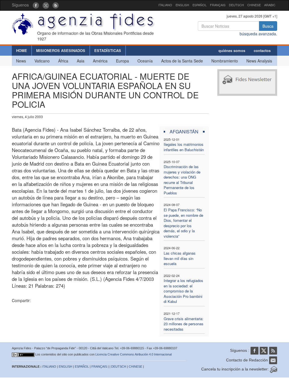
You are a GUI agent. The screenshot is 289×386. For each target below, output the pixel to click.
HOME (21, 50)
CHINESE (254, 5)
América (100, 61)
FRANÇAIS (217, 5)
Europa (122, 61)
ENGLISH (182, 5)
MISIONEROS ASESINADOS (60, 50)
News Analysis (259, 61)
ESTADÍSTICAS (107, 50)
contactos (262, 50)
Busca (267, 26)
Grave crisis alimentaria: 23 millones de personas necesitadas (183, 324)
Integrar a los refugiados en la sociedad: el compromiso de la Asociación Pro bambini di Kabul (183, 291)
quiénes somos (231, 50)
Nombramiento (224, 61)
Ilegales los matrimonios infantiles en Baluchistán (184, 147)
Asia (80, 61)
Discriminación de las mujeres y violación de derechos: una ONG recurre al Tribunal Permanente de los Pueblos (182, 180)
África (63, 61)
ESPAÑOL (199, 5)
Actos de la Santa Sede (182, 61)
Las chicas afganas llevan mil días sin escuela (180, 258)
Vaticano (42, 61)
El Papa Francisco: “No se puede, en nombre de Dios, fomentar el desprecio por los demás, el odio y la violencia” (183, 223)
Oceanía (145, 61)
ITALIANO (165, 5)
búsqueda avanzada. (258, 33)
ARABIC (269, 5)
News (21, 61)
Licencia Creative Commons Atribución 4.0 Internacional (133, 354)
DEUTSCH (236, 5)
